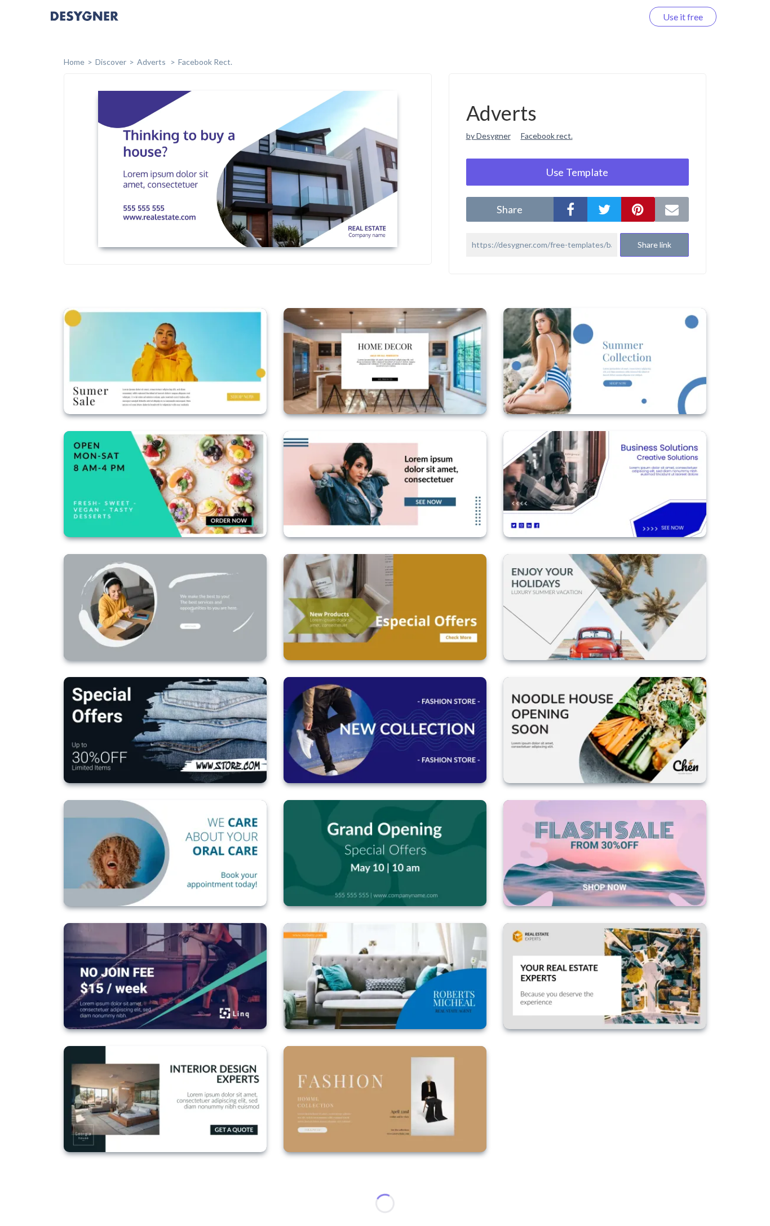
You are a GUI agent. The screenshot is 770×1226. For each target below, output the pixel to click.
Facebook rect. (547, 135)
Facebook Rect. (205, 62)
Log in (616, 16)
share (510, 209)
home (74, 62)
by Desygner (488, 135)
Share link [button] (654, 244)
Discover (110, 62)
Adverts (152, 62)
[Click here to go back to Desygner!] (84, 24)
